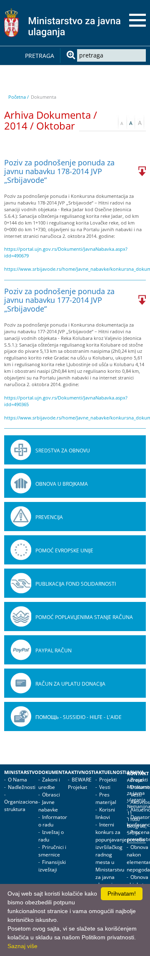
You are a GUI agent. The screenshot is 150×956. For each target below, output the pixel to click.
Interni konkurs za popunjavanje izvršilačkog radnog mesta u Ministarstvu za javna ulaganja (111, 854)
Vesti (104, 787)
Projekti (108, 779)
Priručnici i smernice (52, 851)
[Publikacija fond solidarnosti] (20, 583)
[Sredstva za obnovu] (20, 449)
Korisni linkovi (105, 813)
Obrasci (51, 794)
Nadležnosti (21, 787)
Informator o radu (52, 821)
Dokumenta (53, 772)
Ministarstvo (21, 772)
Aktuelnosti (111, 772)
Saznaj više (23, 946)
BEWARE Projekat (80, 783)
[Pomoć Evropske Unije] (20, 549)
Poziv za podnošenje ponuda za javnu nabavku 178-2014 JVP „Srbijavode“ (59, 171)
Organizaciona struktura (21, 805)
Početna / (18, 97)
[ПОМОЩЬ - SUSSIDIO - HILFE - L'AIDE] (20, 716)
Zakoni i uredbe (49, 783)
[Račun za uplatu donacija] (20, 683)
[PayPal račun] (20, 649)
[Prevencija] (20, 516)
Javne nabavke (48, 806)
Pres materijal (105, 798)
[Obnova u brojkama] (20, 483)
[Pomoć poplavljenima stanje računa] (20, 616)
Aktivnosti (81, 772)
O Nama (17, 779)
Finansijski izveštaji (52, 866)
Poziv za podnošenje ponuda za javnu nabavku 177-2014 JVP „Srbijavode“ (59, 300)
